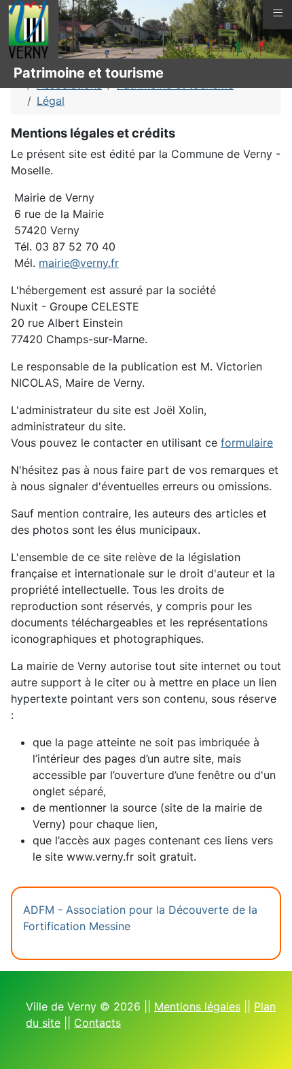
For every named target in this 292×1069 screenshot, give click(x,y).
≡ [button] (277, 13)
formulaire (247, 442)
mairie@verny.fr (79, 263)
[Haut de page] (268, 1044)
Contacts (97, 1023)
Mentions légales (197, 1006)
